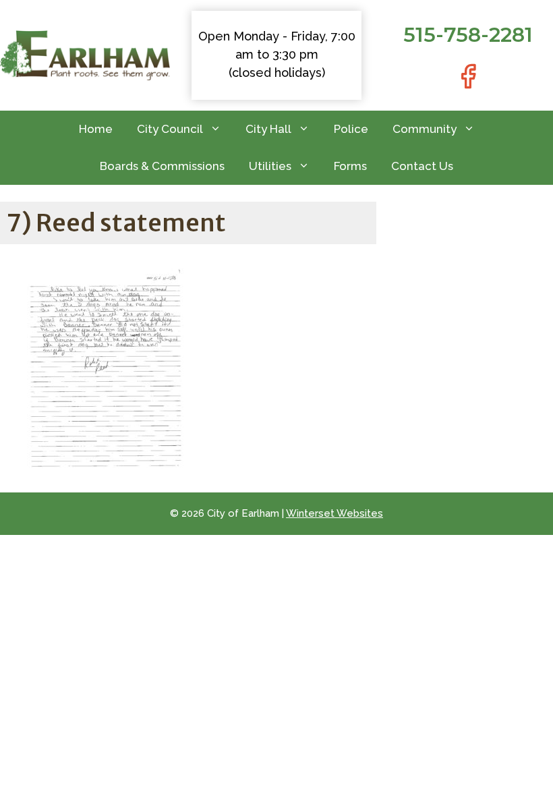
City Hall (268, 129)
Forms (350, 166)
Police (351, 129)
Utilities (270, 166)
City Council (170, 129)
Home (96, 129)
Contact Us (422, 166)
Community (424, 129)
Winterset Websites (334, 513)
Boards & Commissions (162, 166)
